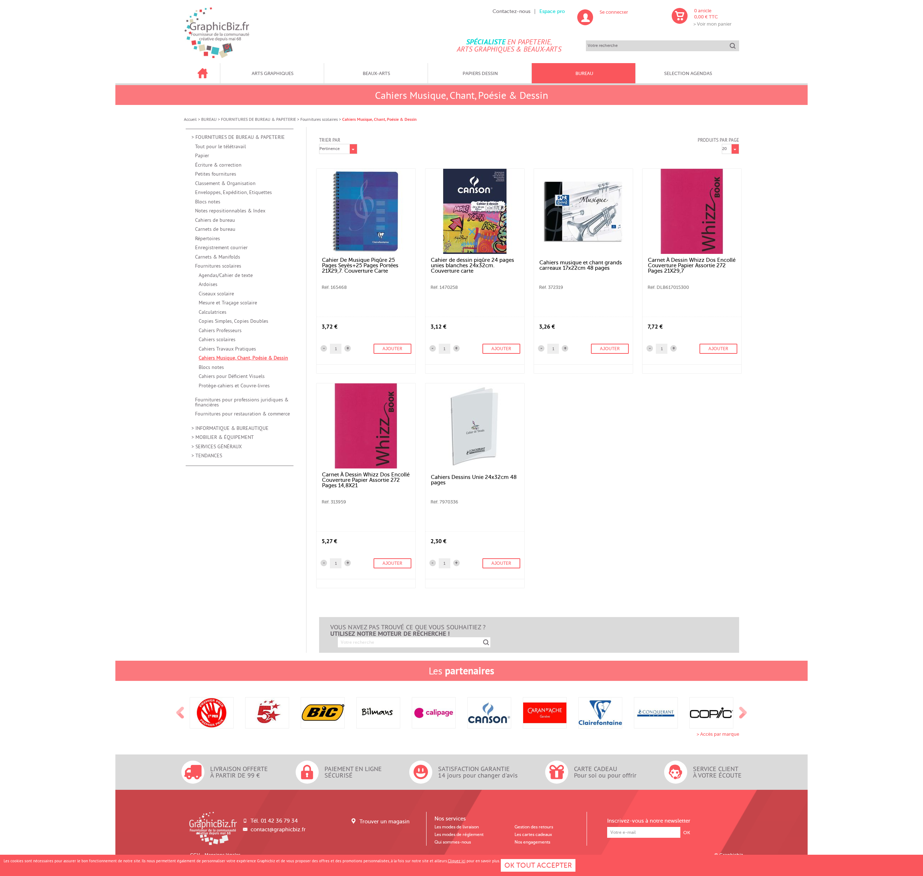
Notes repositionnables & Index (230, 211)
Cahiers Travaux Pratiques (227, 349)
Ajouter (392, 348)
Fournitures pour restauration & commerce (242, 414)
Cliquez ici (456, 860)
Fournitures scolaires (319, 119)
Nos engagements (532, 842)
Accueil (190, 119)
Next (743, 713)
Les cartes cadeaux (533, 834)
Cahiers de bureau (215, 220)
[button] (347, 348)
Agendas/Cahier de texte (226, 275)
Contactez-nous (511, 11)
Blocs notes (207, 202)
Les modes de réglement (458, 834)
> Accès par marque (718, 734)
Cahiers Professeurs (220, 330)
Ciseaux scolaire (216, 294)
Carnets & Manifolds (217, 257)
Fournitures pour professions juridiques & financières (241, 402)
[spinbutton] (335, 349)
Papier (202, 156)
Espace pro (552, 11)
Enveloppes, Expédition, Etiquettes (233, 192)
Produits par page (718, 140)
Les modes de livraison (456, 826)
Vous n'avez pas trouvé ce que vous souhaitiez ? (408, 630)
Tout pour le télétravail (220, 147)
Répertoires (207, 238)
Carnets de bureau (215, 229)
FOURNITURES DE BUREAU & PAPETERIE (258, 119)
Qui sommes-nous (452, 842)
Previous (180, 713)
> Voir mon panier (712, 24)
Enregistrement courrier (221, 248)
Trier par (329, 140)
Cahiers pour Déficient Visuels (232, 376)
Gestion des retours (534, 826)
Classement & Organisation (225, 183)
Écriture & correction (218, 165)
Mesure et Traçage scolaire (228, 303)
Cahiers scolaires (217, 339)
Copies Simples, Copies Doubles (233, 321)
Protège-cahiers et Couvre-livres (234, 386)
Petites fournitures (215, 174)
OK (686, 832)
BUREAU (209, 119)
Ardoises (208, 284)
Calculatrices (212, 312)
